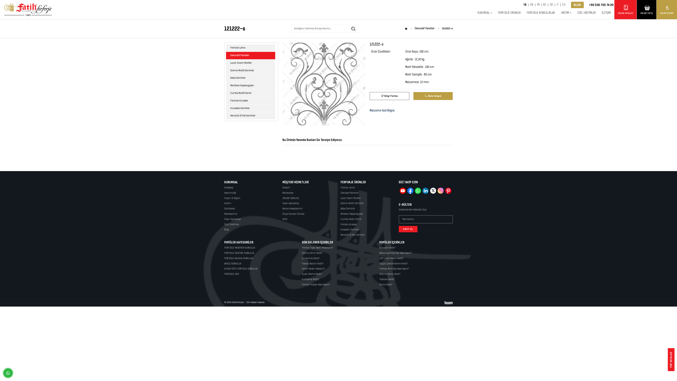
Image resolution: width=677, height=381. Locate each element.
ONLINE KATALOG (290, 198)
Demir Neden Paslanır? (313, 269)
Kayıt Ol (408, 229)
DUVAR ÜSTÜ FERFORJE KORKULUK (241, 269)
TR (525, 5)
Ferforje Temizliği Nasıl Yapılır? (394, 269)
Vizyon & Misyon (232, 198)
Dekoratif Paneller (239, 55)
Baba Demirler (238, 78)
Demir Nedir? (385, 284)
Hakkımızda (230, 193)
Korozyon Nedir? (387, 248)
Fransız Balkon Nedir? (313, 263)
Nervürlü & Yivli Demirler (242, 116)
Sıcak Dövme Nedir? (312, 274)
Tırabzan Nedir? (387, 279)
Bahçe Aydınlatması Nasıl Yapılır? (395, 253)
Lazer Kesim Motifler (241, 63)
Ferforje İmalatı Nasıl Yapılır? (316, 284)
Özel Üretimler (586, 12)
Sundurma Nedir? (311, 258)
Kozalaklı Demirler (240, 108)
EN (531, 5)
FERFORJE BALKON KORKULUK (238, 258)
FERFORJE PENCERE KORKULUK (239, 253)
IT (558, 5)
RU (544, 5)
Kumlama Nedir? (310, 279)
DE (551, 5)
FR (538, 5)
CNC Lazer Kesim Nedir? (391, 258)
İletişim (606, 12)
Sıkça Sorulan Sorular (293, 214)
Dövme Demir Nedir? (312, 253)
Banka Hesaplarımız (292, 208)
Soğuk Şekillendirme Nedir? (393, 263)
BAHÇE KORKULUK (232, 263)
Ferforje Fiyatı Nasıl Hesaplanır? (317, 248)
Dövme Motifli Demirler (242, 70)
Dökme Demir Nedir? (390, 274)
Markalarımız (230, 214)
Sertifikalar (229, 208)
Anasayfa (228, 187)
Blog (577, 5)
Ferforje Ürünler (509, 12)
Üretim (227, 203)
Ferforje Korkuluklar (541, 12)
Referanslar (288, 193)
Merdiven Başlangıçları (242, 85)
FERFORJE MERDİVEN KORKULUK (239, 248)
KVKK (284, 219)
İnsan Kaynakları (232, 219)
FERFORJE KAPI (231, 274)
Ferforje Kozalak (239, 101)
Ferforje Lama (237, 48)
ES (564, 5)
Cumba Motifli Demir (241, 93)
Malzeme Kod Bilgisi (382, 110)
